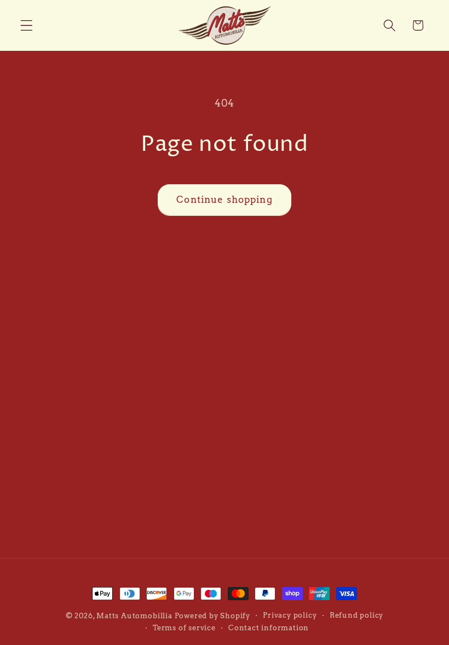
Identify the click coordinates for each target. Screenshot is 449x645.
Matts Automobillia (134, 616)
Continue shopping (224, 199)
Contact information (268, 628)
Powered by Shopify (213, 616)
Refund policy (356, 615)
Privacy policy (289, 615)
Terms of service (184, 628)
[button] (27, 25)
